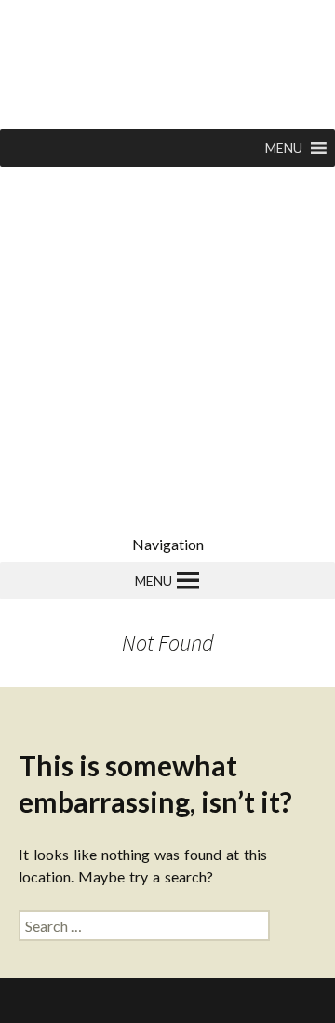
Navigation (168, 544)
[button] (283, 148)
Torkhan (146, 1000)
